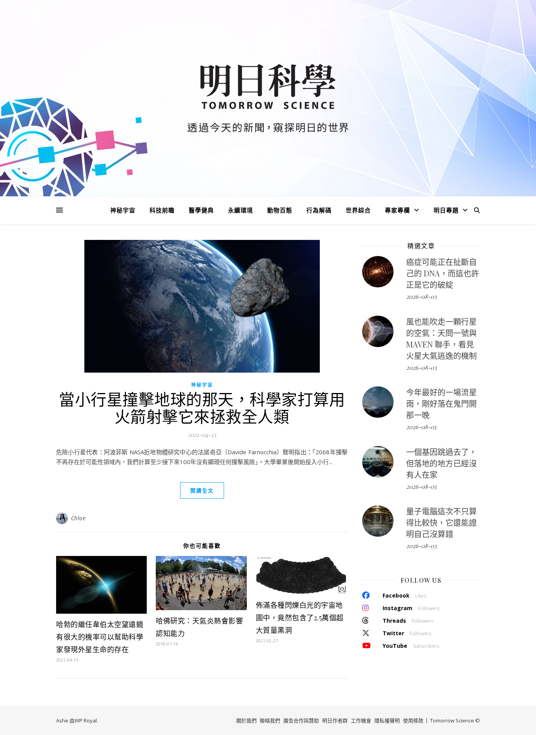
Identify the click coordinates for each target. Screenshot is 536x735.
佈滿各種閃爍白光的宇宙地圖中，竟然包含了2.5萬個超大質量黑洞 (300, 617)
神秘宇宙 (122, 210)
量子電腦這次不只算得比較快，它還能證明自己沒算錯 (441, 522)
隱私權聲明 (387, 720)
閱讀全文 (202, 490)
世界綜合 (358, 210)
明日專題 (446, 210)
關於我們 (246, 720)
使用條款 (413, 720)
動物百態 (279, 210)
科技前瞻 (162, 210)
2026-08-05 (421, 427)
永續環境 (240, 210)
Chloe (78, 518)
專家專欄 (397, 210)
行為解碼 (319, 210)
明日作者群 (335, 720)
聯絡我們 (270, 720)
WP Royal (86, 720)
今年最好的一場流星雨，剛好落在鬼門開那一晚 (441, 403)
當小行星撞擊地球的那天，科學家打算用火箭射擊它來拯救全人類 (202, 407)
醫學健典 (201, 210)
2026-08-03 (421, 296)
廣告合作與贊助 (301, 720)
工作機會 (361, 720)
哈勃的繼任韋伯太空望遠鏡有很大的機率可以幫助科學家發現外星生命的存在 (99, 637)
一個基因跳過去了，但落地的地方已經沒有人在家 (441, 463)
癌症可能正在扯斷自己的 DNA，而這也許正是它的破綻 (442, 273)
